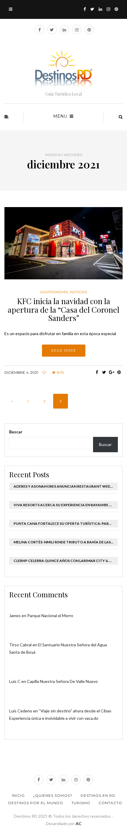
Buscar (15, 431)
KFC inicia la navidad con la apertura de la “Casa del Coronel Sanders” (63, 309)
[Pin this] (119, 372)
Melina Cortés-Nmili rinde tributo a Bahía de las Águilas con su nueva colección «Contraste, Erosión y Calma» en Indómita (66, 542)
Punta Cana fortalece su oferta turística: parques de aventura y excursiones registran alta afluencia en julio (66, 523)
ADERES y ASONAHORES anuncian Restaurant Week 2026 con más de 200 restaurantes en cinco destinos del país (66, 486)
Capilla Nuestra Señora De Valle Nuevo (62, 681)
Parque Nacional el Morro (50, 615)
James (15, 615)
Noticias (78, 292)
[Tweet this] (104, 372)
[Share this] (96, 372)
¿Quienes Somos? (52, 795)
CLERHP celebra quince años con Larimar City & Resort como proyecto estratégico (66, 560)
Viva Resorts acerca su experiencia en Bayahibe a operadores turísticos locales (66, 505)
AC (79, 823)
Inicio (18, 795)
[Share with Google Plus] (111, 372)
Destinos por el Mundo (35, 803)
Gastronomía (54, 292)
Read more (63, 350)
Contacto (110, 803)
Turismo (80, 803)
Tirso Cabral (20, 644)
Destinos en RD (98, 795)
